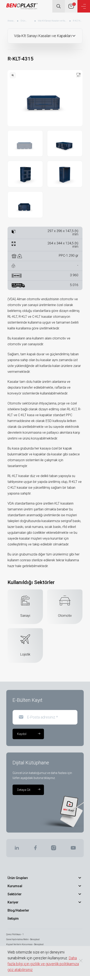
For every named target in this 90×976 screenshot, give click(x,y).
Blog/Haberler (18, 910)
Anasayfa (11, 21)
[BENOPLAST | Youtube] (73, 849)
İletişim (13, 919)
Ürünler (24, 21)
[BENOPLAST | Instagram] (53, 849)
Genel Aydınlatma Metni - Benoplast (23, 939)
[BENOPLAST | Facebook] (35, 849)
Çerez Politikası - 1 (15, 934)
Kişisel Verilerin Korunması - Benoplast (25, 944)
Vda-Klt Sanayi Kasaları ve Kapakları (52, 21)
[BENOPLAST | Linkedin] (16, 849)
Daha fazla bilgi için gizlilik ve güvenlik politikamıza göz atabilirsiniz (43, 964)
